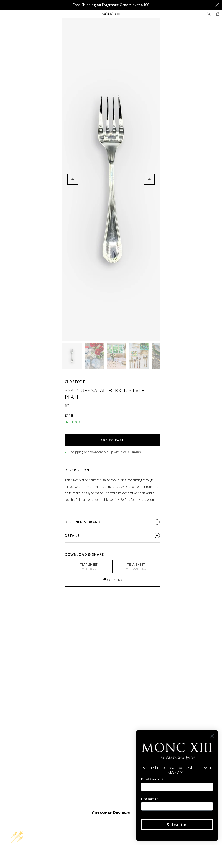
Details (72, 535)
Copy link (114, 580)
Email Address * (152, 779)
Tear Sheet (88, 566)
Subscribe (177, 824)
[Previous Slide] (72, 179)
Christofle (75, 381)
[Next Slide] (149, 179)
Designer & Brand (82, 522)
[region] (111, 179)
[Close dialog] (212, 736)
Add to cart (112, 440)
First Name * (149, 799)
